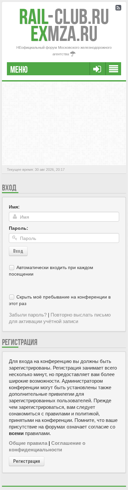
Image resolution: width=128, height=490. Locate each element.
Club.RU (64, 16)
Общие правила (28, 443)
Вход (18, 251)
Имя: (14, 206)
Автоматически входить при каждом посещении (51, 271)
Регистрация (26, 461)
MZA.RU (64, 33)
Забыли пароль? (28, 315)
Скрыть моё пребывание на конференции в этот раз (60, 300)
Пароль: (18, 228)
